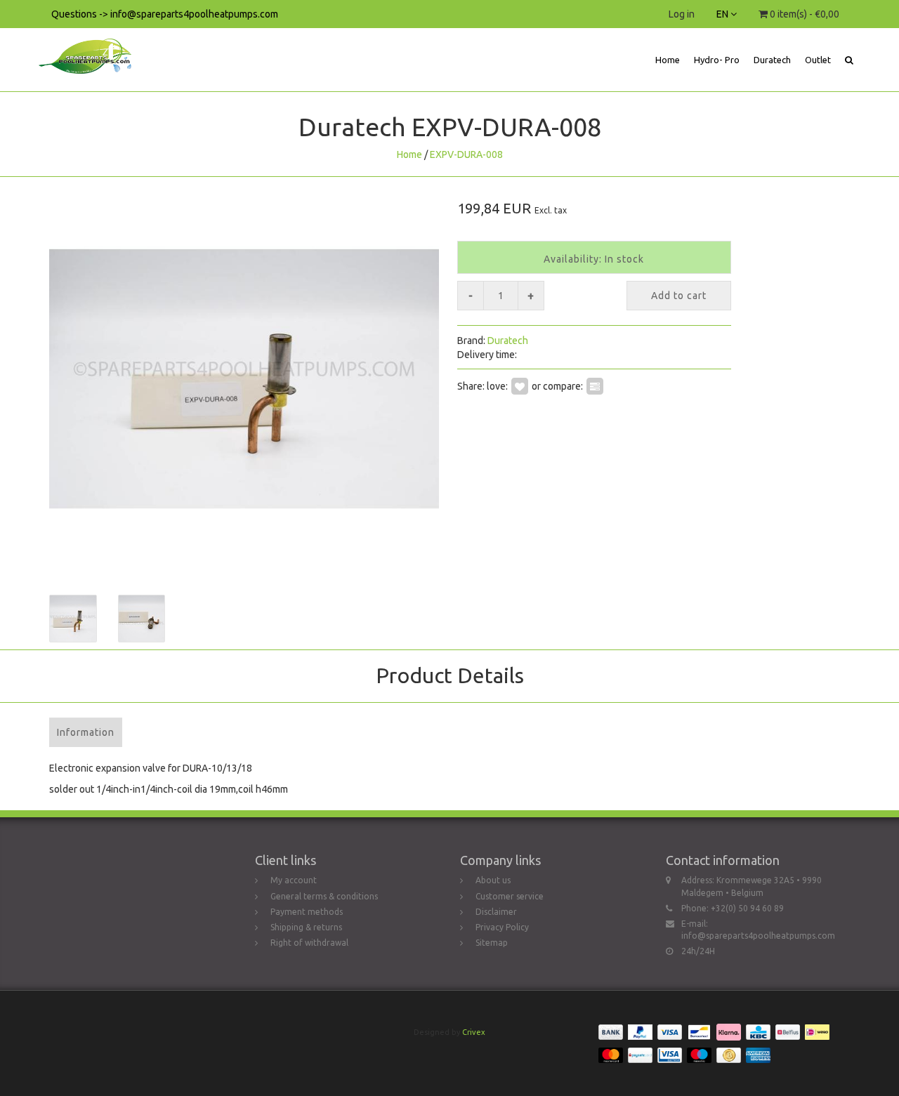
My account (293, 880)
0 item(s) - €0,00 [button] (803, 14)
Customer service (509, 896)
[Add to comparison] (595, 385)
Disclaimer (496, 911)
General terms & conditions (324, 896)
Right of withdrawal (309, 942)
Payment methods (306, 911)
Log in (682, 14)
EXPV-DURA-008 (466, 154)
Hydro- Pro (717, 60)
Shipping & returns (306, 927)
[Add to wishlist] (520, 385)
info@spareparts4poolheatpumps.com (758, 935)
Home (667, 60)
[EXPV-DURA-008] (244, 379)
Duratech (772, 60)
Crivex (473, 1032)
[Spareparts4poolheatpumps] (90, 45)
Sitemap (491, 942)
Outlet (818, 60)
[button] (849, 59)
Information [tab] (85, 732)
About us (493, 880)
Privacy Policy (502, 927)
